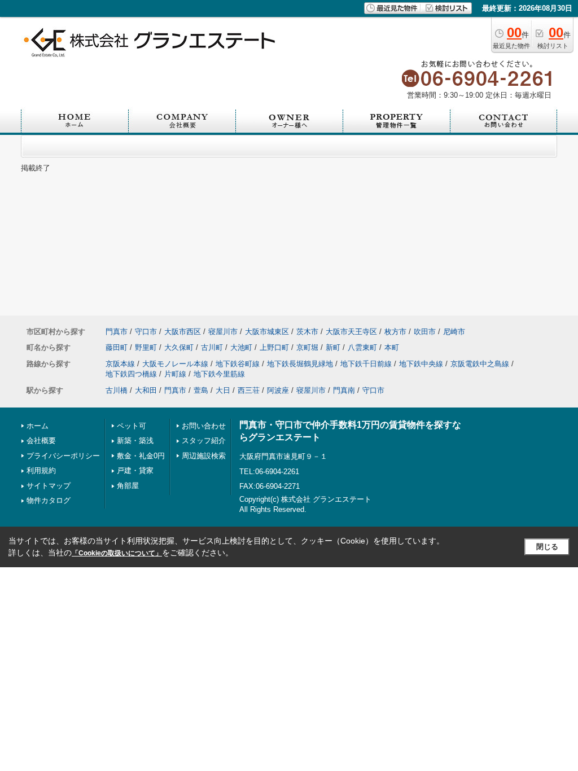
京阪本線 (120, 364)
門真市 (117, 331)
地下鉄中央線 (421, 364)
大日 (223, 390)
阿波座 (278, 390)
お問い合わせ (204, 426)
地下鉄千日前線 (366, 364)
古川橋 (117, 390)
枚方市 (395, 331)
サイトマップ (49, 485)
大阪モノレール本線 (175, 364)
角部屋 (128, 485)
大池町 (241, 347)
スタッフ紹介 (204, 440)
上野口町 (274, 347)
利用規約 (41, 470)
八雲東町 (362, 347)
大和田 (146, 390)
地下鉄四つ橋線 (131, 374)
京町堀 (307, 347)
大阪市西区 (182, 331)
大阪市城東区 (267, 331)
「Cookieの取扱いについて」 (117, 553)
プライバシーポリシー (63, 456)
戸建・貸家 (135, 470)
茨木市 (307, 331)
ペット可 (131, 426)
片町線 (175, 374)
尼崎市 (454, 331)
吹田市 (425, 331)
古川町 (212, 347)
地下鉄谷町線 (238, 364)
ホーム (38, 426)
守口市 (146, 331)
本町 (391, 347)
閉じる (547, 546)
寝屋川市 (223, 331)
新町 (333, 347)
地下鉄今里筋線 (219, 374)
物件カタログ (49, 500)
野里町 (146, 347)
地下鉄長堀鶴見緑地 (300, 364)
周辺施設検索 (204, 456)
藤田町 (117, 347)
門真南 (344, 390)
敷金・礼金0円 (141, 456)
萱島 (201, 390)
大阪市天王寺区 (351, 331)
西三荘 (249, 390)
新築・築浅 (135, 440)
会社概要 (41, 440)
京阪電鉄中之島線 (479, 364)
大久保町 (179, 347)
